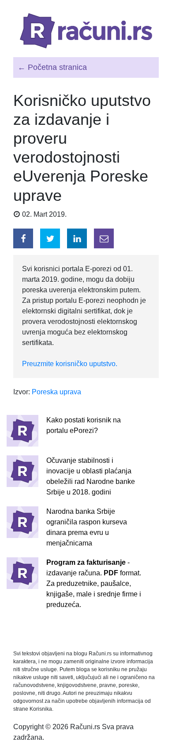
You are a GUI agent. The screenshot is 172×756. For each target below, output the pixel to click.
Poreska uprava (56, 392)
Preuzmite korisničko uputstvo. (69, 363)
